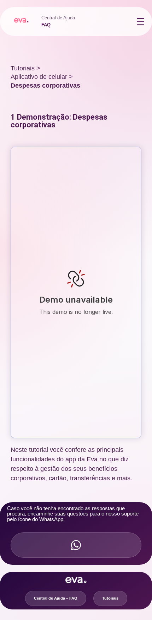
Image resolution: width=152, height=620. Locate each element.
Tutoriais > (25, 68)
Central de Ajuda (58, 17)
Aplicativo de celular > (42, 76)
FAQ (46, 24)
